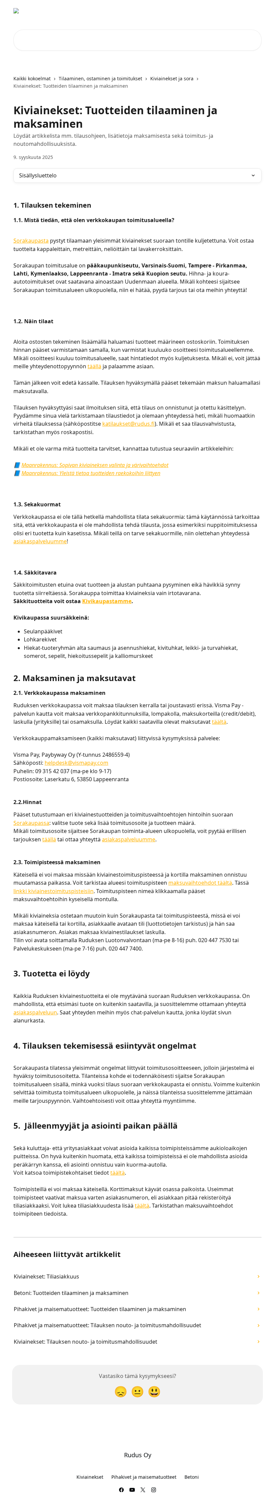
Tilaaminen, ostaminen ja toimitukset (100, 78)
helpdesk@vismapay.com (76, 762)
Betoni (191, 1477)
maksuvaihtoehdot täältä (200, 882)
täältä (219, 721)
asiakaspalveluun (35, 1012)
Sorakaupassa (31, 823)
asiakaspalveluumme (40, 541)
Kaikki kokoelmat (32, 78)
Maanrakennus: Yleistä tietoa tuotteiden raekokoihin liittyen (90, 473)
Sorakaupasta (31, 240)
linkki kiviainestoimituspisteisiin (53, 891)
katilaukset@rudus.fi (128, 423)
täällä (94, 366)
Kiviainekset (89, 1477)
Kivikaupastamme (106, 601)
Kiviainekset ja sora (172, 78)
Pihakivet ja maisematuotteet (143, 1477)
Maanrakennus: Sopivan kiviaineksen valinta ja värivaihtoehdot (94, 465)
